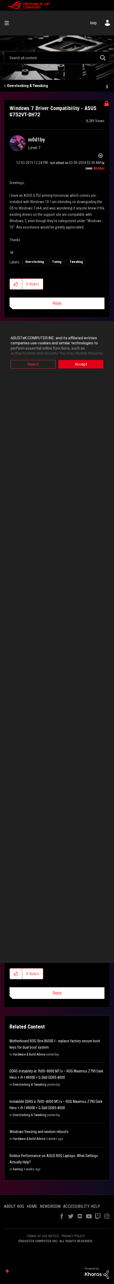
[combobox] (57, 57)
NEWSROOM (50, 1206)
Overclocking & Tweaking (27, 86)
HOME (32, 1206)
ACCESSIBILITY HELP (81, 1206)
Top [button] (7, 1271)
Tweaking (76, 262)
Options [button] (106, 86)
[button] (16, 284)
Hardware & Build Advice (29, 1054)
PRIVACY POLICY (73, 1236)
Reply (57, 303)
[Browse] (9, 23)
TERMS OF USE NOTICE (43, 1236)
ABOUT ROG (14, 1206)
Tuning (57, 262)
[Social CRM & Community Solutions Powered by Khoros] (97, 1273)
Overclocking (34, 262)
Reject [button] (33, 364)
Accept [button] (81, 364)
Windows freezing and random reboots (39, 1132)
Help (93, 23)
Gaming (18, 1169)
